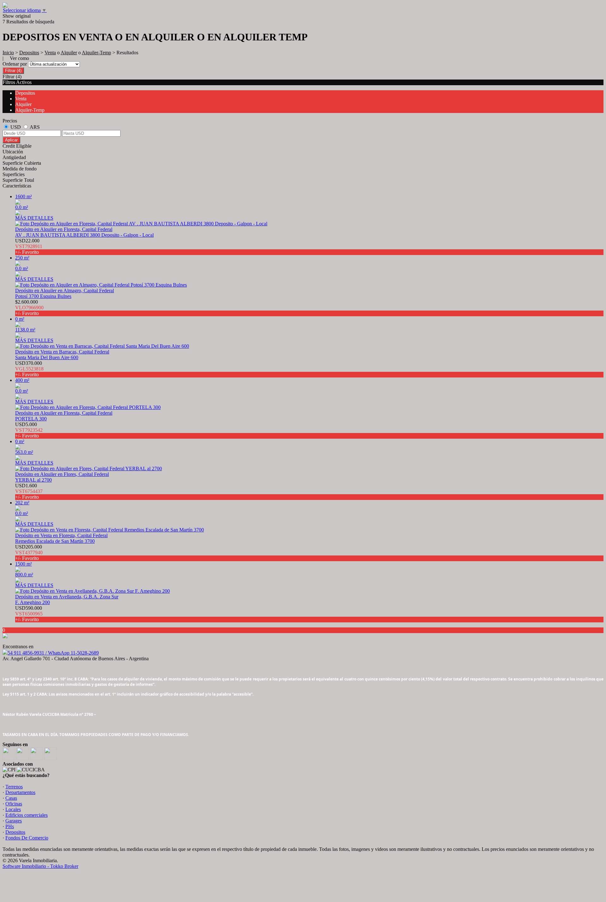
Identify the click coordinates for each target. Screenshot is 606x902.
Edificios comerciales (26, 815)
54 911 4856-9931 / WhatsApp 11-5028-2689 (53, 653)
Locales (13, 809)
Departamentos (20, 792)
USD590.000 (29, 613)
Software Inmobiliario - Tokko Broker (40, 866)
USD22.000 (28, 246)
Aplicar (11, 140)
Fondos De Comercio (26, 837)
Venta (50, 52)
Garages (13, 820)
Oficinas (13, 803)
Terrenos (14, 786)
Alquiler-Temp (96, 52)
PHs (9, 826)
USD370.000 (29, 368)
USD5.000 (29, 430)
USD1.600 (29, 491)
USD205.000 (29, 552)
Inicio (8, 52)
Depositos (29, 52)
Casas (11, 798)
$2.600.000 (29, 307)
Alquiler (69, 52)
